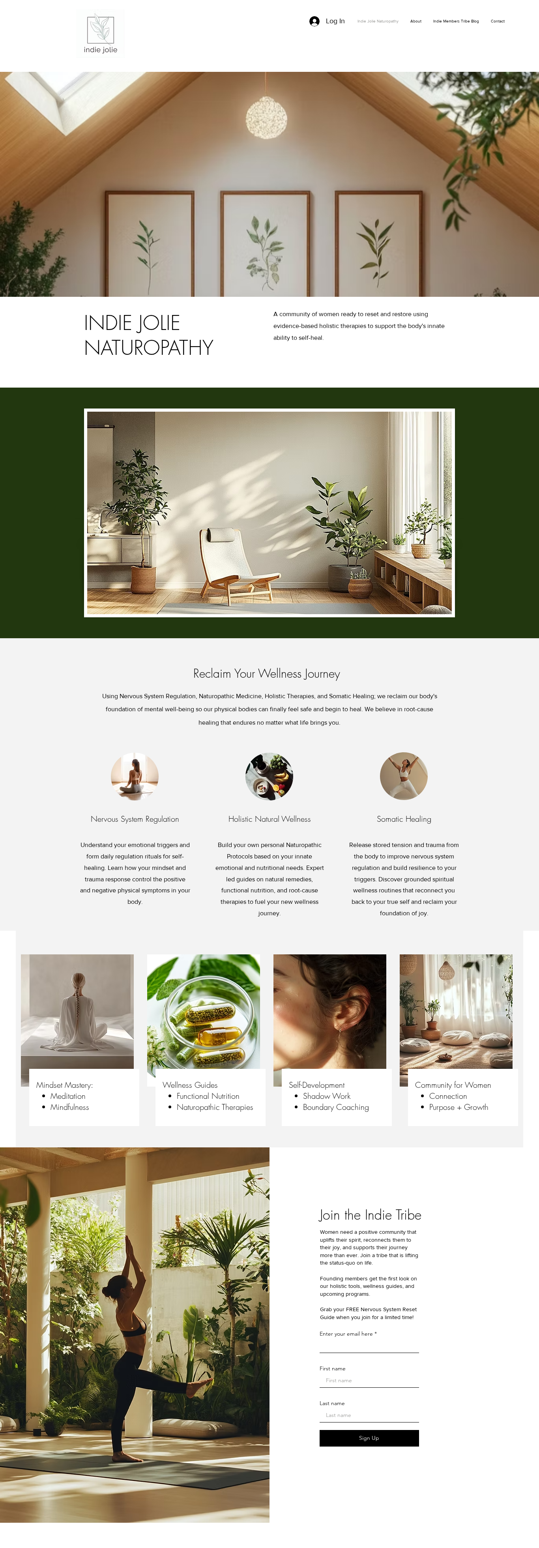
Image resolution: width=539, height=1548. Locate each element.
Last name (332, 1403)
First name (333, 1368)
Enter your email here (346, 1333)
